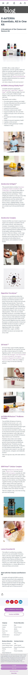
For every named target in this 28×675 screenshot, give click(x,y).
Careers (4, 627)
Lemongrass (12, 473)
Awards (4, 632)
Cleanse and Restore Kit (19, 76)
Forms (3, 650)
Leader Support (17, 645)
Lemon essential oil (9, 356)
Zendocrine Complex (8, 218)
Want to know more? (14, 671)
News (3, 629)
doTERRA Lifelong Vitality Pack (12, 85)
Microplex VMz (6, 90)
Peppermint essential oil (15, 358)
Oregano (13, 354)
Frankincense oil (11, 469)
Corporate (4, 625)
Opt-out (14, 668)
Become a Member (6, 643)
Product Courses (17, 627)
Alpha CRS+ (14, 90)
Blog (15, 625)
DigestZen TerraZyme (9, 293)
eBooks (15, 629)
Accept (14, 665)
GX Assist (5, 344)
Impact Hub (4, 631)
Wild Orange (19, 469)
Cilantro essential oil (14, 188)
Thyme (8, 471)
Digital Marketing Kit (6, 652)
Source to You (5, 636)
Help (15, 643)
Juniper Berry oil (6, 190)
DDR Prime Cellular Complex (11, 466)
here (23, 661)
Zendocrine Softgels (9, 184)
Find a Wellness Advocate (14, 609)
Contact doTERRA (14, 614)
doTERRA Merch (5, 634)
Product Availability (18, 650)
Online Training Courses (7, 645)
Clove (11, 471)
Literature (16, 631)
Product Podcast (18, 632)
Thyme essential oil (7, 359)
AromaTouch (17, 634)
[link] (20, 3)
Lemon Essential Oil (8, 549)
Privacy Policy (14, 673)
